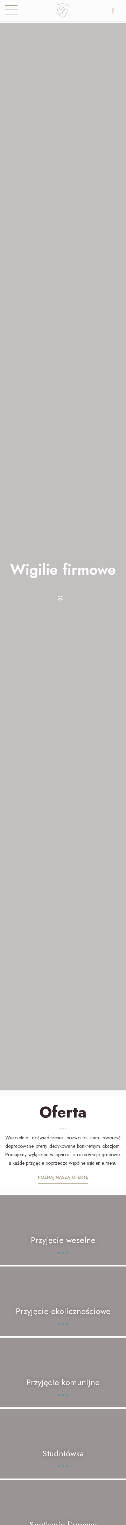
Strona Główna (63, 12)
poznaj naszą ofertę (63, 1177)
